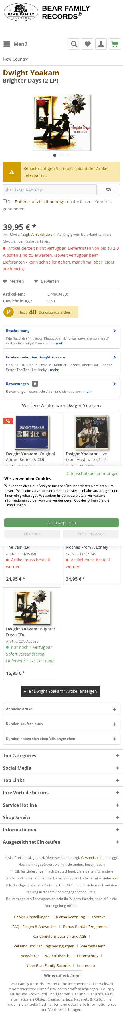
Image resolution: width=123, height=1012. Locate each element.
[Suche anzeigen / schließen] (73, 44)
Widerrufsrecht (58, 955)
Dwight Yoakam (31, 73)
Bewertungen (17, 383)
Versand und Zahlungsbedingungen (44, 946)
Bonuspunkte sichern (55, 312)
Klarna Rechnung (70, 916)
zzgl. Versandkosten (38, 234)
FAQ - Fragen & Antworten (34, 926)
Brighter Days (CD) (30, 631)
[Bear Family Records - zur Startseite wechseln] (21, 12)
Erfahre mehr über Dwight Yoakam (35, 357)
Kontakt (98, 916)
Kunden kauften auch (24, 723)
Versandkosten (92, 857)
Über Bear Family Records (48, 965)
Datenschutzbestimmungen (41, 201)
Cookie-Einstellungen (32, 916)
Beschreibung (17, 330)
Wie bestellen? (93, 946)
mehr (60, 343)
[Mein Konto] (101, 44)
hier (115, 878)
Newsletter (29, 955)
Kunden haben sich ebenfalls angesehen (40, 738)
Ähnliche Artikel (19, 708)
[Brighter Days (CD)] (31, 607)
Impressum (86, 965)
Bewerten (49, 281)
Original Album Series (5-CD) (30, 456)
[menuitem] (15, 44)
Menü (20, 44)
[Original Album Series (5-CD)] (31, 432)
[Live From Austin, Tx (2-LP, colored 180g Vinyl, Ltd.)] (91, 432)
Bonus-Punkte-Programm (85, 926)
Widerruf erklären (61, 975)
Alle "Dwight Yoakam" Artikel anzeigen (60, 691)
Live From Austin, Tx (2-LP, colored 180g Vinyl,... (86, 456)
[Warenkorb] (114, 44)
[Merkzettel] (87, 44)
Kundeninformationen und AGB (59, 936)
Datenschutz (87, 955)
